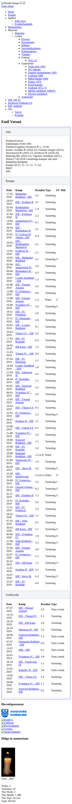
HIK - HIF (24, 649)
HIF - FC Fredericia (20, 313)
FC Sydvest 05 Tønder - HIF (23, 236)
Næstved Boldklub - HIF (23, 441)
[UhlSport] (7, 722)
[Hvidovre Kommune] (13, 716)
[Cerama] (6, 728)
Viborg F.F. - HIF (24, 333)
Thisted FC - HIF (24, 353)
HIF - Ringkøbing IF (23, 229)
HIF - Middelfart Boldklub (24, 259)
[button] (12, 18)
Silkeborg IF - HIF (28, 629)
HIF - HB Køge (23, 562)
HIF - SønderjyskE (22, 475)
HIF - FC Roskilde (20, 340)
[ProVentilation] (10, 725)
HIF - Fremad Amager (22, 286)
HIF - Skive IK (23, 468)
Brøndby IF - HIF (28, 670)
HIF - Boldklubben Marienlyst (22, 244)
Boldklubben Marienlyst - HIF (24, 209)
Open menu (7, 6)
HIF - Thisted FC (28, 616)
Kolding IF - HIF (24, 421)
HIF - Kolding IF (24, 202)
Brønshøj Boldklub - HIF (23, 455)
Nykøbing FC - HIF (29, 656)
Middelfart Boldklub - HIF (23, 195)
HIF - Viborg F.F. (24, 407)
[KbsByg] (7, 719)
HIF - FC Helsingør (20, 360)
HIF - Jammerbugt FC (23, 266)
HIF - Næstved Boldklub (23, 387)
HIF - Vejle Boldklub (21, 522)
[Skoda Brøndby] (11, 731)
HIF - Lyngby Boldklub (22, 327)
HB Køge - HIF (23, 346)
